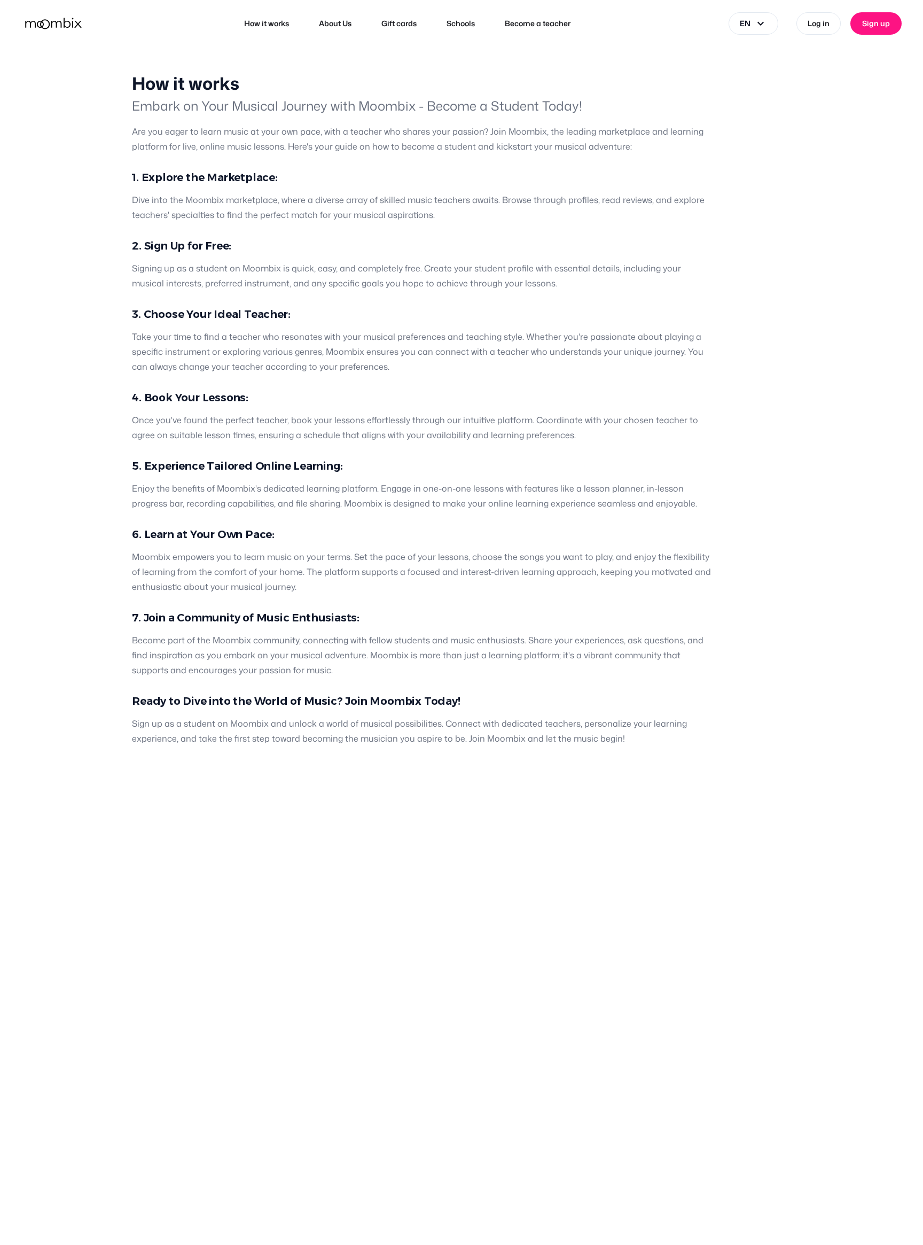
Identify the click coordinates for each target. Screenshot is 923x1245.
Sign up (876, 23)
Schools (461, 23)
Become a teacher (537, 23)
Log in (819, 23)
